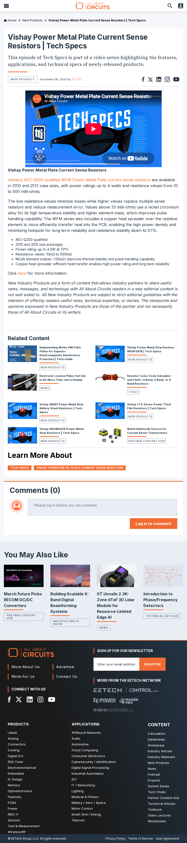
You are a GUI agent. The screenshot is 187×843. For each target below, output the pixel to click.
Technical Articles (162, 616)
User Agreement (167, 838)
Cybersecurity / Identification (94, 762)
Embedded (16, 773)
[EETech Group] (108, 690)
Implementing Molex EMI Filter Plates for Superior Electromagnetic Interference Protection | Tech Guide (60, 353)
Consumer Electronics (88, 756)
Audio (76, 738)
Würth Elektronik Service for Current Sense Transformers (147, 431)
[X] (19, 699)
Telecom (78, 820)
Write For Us (23, 676)
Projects (154, 780)
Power (13, 808)
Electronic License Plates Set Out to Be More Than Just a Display (62, 377)
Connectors (17, 744)
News (45, 388)
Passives (14, 797)
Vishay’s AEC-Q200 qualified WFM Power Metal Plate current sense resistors (79, 179)
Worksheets (157, 821)
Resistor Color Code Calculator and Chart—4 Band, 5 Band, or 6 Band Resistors (149, 379)
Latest (12, 732)
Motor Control (82, 808)
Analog (13, 738)
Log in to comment (153, 523)
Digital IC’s (15, 756)
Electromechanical (22, 768)
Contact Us (66, 676)
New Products (53, 367)
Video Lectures (159, 815)
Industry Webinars (161, 757)
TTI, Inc (76, 79)
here (22, 273)
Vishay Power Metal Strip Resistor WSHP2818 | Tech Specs (150, 349)
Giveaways (156, 745)
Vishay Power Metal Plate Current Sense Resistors (79, 468)
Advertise (65, 666)
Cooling (13, 750)
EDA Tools (15, 762)
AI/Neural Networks (86, 732)
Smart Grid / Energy (86, 814)
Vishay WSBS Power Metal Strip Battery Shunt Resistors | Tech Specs (61, 408)
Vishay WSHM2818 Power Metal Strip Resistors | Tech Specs (61, 431)
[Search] (170, 6)
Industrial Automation (88, 773)
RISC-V (13, 814)
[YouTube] (51, 699)
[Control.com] (143, 690)
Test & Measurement (23, 826)
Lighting (78, 791)
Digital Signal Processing (90, 768)
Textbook (155, 809)
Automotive (80, 744)
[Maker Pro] (128, 700)
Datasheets (156, 739)
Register (152, 664)
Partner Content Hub (146, 441)
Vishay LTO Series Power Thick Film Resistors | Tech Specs (149, 406)
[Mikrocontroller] (113, 710)
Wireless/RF (17, 832)
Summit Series (158, 786)
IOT (74, 779)
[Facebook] (9, 699)
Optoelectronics (20, 791)
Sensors (14, 820)
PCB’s (12, 803)
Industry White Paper (66, 622)
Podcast (154, 774)
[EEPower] (105, 700)
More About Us (25, 666)
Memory (14, 785)
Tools (133, 391)
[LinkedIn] (30, 699)
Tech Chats (157, 792)
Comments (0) (35, 490)
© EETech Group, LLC (23, 838)
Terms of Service (140, 838)
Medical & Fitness (85, 797)
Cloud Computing (85, 750)
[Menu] (6, 6)
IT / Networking (83, 785)
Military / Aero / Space (89, 803)
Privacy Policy (115, 838)
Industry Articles (160, 751)
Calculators (156, 733)
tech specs (19, 468)
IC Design (15, 779)
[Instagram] (40, 699)
